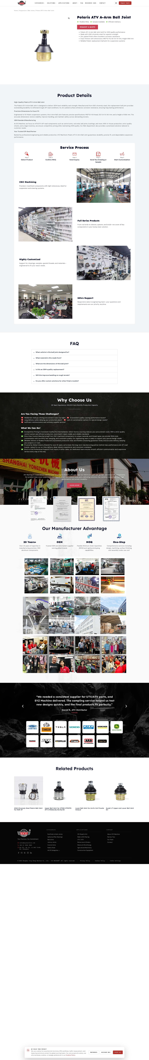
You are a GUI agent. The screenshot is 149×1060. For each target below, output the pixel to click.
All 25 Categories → (54, 850)
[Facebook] (18, 853)
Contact (102, 3)
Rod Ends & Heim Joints (55, 834)
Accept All (118, 1052)
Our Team (110, 839)
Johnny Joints (52, 842)
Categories (39, 3)
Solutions (51, 3)
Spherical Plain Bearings (55, 837)
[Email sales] (116, 3)
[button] (68, 18)
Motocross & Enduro (83, 842)
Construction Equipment (85, 850)
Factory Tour (111, 837)
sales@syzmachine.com (27, 842)
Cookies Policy (100, 860)
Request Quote (125, 3)
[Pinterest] (25, 853)
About (75, 3)
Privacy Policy (85, 860)
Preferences (93, 1052)
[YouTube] (22, 853)
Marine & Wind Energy (84, 845)
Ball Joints (31, 10)
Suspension (23, 10)
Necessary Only (105, 1052)
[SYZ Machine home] (22, 3)
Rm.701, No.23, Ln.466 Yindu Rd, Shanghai (30, 848)
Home (16, 10)
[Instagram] (28, 853)
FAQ (81, 3)
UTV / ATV (80, 839)
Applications (63, 3)
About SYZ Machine (113, 834)
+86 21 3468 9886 (25, 845)
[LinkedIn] (31, 853)
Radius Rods (51, 848)
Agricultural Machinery (84, 848)
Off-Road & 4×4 (82, 834)
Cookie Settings (115, 860)
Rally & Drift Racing (83, 837)
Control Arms (52, 845)
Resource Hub (90, 3)
